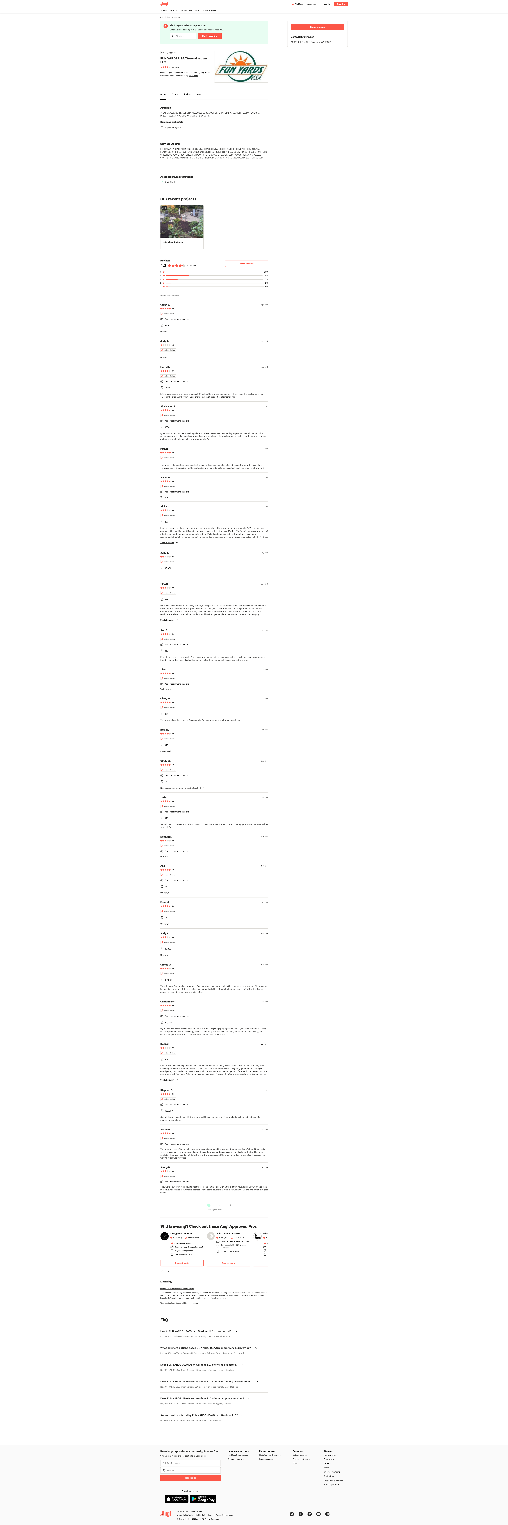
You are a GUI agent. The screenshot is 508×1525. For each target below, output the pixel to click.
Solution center (300, 1455)
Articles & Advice (209, 10)
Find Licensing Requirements (210, 1298)
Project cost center (301, 1459)
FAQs (295, 1463)
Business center (266, 1459)
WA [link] (168, 17)
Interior (164, 10)
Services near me (236, 1459)
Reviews (187, 94)
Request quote (182, 1263)
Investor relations (332, 1471)
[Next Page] (230, 1205)
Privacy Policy (196, 1511)
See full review (167, 542)
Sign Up (341, 4)
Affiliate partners (331, 1484)
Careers (327, 1463)
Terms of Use (182, 1511)
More (197, 10)
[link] (182, 1244)
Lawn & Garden (186, 10)
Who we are (329, 1459)
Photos (174, 94)
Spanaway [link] (176, 17)
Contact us (329, 1476)
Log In (327, 4)
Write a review (246, 263)
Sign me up (190, 1477)
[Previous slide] (162, 1271)
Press (326, 1467)
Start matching (209, 36)
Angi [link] (162, 17)
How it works (330, 1455)
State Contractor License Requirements (177, 1288)
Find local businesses (238, 1455)
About (163, 94)
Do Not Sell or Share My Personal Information (214, 1515)
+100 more (193, 75)
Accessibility (185, 1515)
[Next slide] (168, 1271)
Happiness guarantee (333, 1480)
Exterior (173, 10)
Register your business (270, 1455)
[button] (182, 227)
